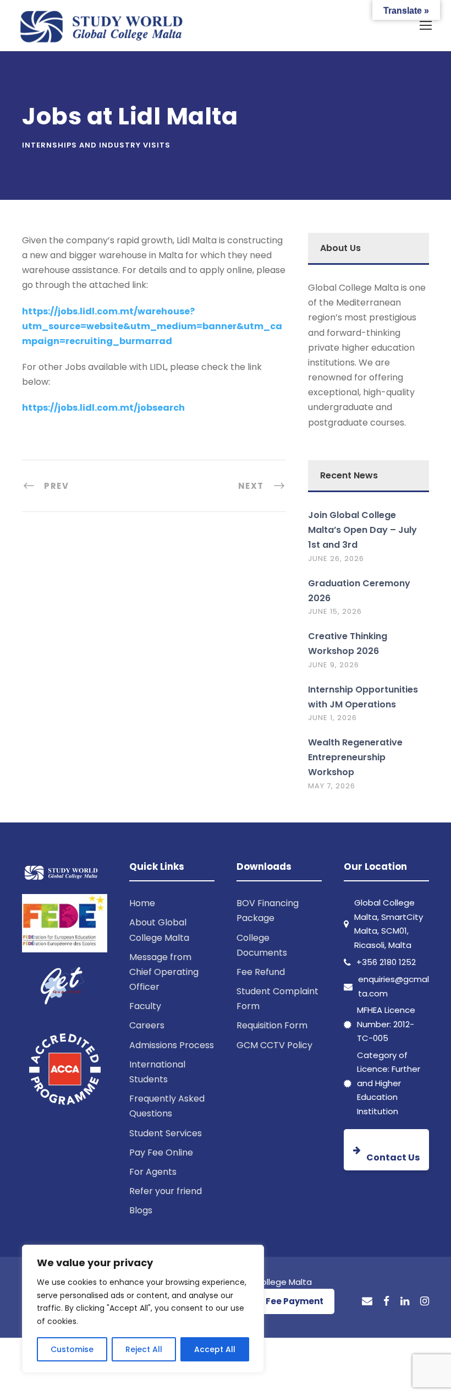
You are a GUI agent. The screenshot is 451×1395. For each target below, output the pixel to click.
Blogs (140, 1210)
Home (142, 903)
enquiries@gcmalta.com (393, 986)
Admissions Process (171, 1045)
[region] (143, 1309)
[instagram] (424, 1301)
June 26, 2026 (336, 558)
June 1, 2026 (332, 717)
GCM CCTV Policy (274, 1045)
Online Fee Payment (279, 1301)
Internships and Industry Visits (96, 145)
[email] (367, 1301)
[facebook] (386, 1301)
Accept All (214, 1349)
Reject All (143, 1349)
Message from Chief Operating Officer (164, 972)
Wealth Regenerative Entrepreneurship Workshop (355, 757)
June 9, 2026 (333, 665)
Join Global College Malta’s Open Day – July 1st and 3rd (362, 530)
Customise (72, 1349)
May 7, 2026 (331, 786)
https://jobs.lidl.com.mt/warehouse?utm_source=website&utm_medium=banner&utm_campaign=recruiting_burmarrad (152, 326)
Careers (146, 1025)
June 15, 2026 (335, 611)
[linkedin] (404, 1301)
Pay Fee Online (161, 1152)
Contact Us (393, 1157)
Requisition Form (272, 1025)
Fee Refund (261, 972)
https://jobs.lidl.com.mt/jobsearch (103, 407)
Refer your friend (165, 1191)
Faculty (145, 1006)
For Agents (153, 1171)
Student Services (165, 1133)
